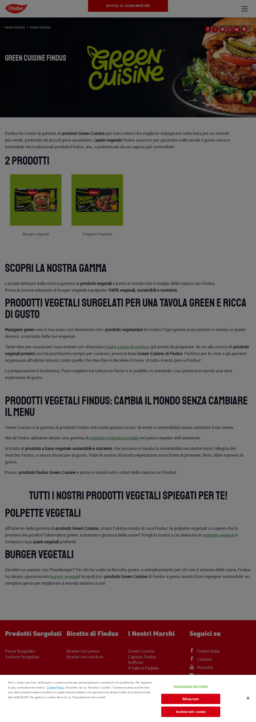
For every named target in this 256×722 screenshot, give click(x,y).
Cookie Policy (55, 687)
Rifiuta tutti (190, 699)
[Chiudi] (248, 698)
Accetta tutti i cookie (191, 712)
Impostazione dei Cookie (191, 686)
